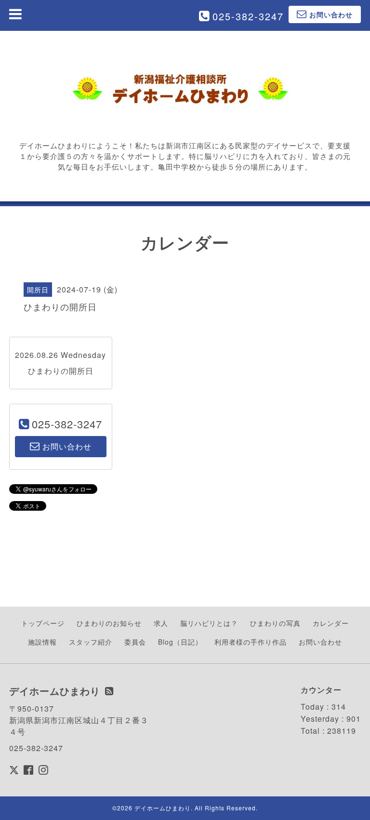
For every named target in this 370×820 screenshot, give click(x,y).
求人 (161, 623)
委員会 (135, 642)
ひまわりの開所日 (60, 370)
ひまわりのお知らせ (109, 623)
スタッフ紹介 (90, 642)
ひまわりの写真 (275, 623)
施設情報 (42, 642)
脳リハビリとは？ (209, 623)
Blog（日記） (180, 642)
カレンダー (331, 623)
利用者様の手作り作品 (250, 642)
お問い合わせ (320, 642)
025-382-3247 (248, 16)
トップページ (43, 623)
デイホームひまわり (162, 808)
